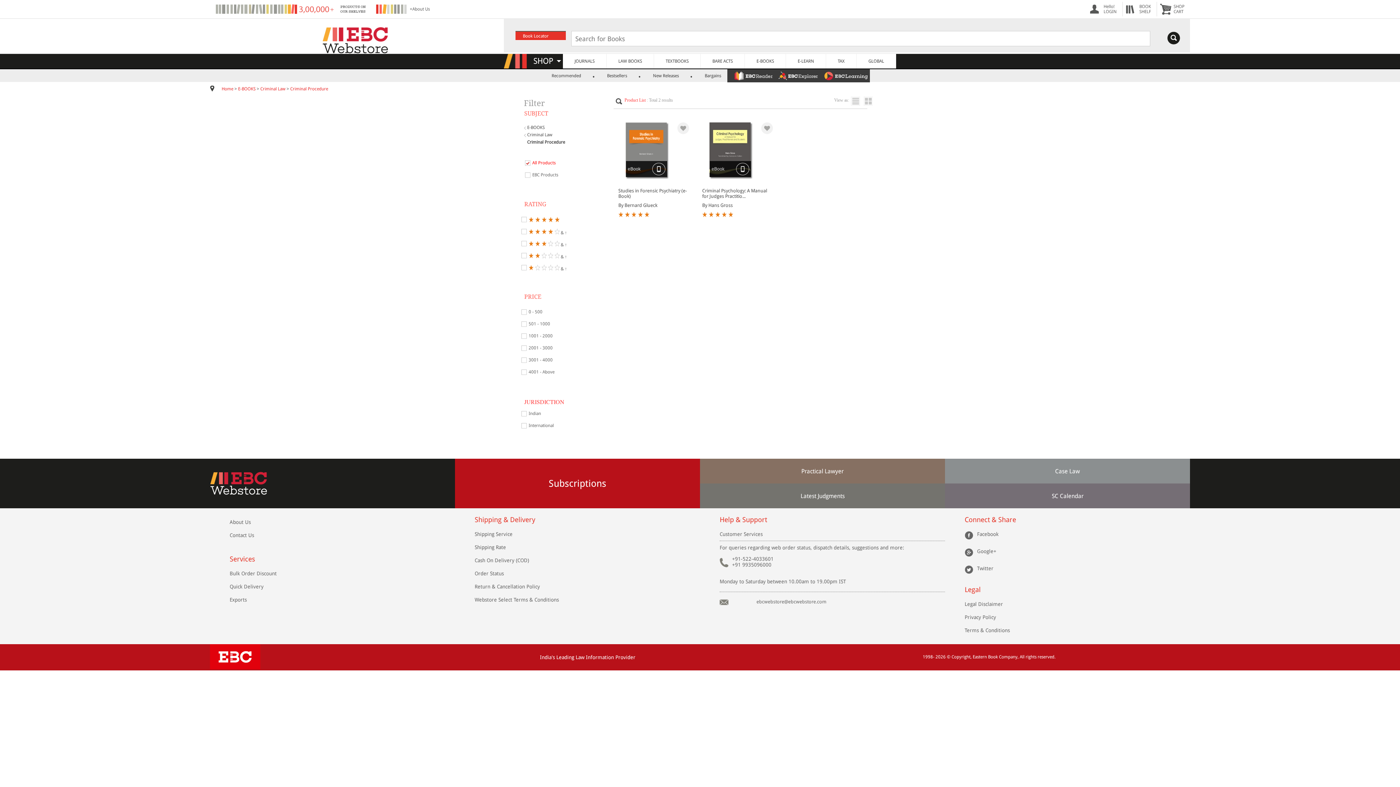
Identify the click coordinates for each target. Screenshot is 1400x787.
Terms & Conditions (987, 630)
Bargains (713, 75)
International (541, 425)
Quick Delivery (247, 587)
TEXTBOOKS (677, 61)
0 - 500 (535, 311)
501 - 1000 (539, 323)
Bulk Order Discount (253, 573)
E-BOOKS (765, 61)
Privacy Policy (980, 617)
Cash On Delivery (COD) (502, 560)
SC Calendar (1068, 496)
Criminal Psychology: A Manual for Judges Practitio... (734, 193)
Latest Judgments (823, 496)
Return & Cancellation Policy (507, 587)
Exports (238, 600)
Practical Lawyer (822, 471)
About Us (240, 522)
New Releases (666, 75)
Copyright (961, 656)
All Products (544, 162)
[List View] (857, 101)
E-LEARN (806, 61)
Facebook (988, 534)
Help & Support (743, 520)
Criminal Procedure (309, 88)
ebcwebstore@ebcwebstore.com (792, 601)
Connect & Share (990, 520)
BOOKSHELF (1145, 9)
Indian (535, 413)
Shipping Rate (490, 547)
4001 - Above (542, 372)
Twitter (985, 568)
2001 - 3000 (541, 348)
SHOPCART (1179, 9)
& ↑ (563, 232)
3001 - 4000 (541, 360)
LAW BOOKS (630, 61)
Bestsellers (617, 75)
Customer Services (741, 534)
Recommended (566, 75)
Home (227, 88)
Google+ (986, 551)
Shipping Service (494, 534)
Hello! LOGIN (1110, 9)
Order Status (489, 573)
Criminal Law (272, 88)
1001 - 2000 (541, 335)
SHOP (546, 61)
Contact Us (242, 535)
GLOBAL (876, 61)
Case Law (1067, 471)
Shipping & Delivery (505, 520)
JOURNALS (585, 61)
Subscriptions (577, 483)
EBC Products (545, 174)
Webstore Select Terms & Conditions (517, 600)
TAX (841, 61)
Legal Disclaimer (984, 604)
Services (242, 559)
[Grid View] (872, 101)
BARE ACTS (722, 61)
